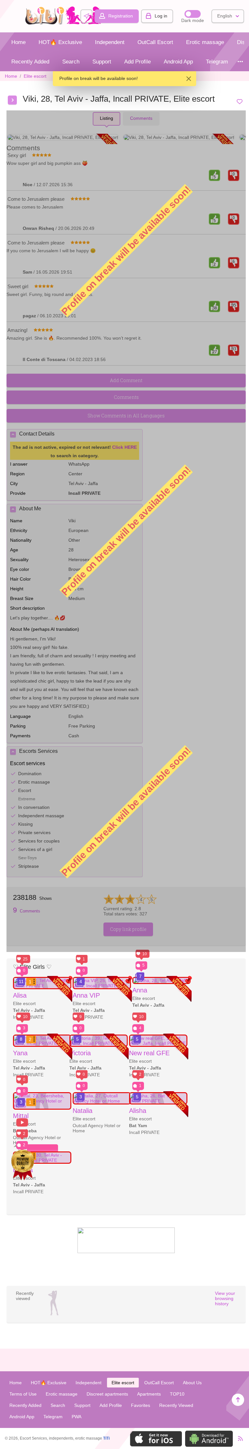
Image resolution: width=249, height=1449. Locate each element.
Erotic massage (205, 42)
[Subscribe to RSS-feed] (238, 1438)
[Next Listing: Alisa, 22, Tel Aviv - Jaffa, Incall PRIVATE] (12, 100)
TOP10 (177, 1394)
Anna (139, 990)
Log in (161, 15)
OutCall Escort (155, 42)
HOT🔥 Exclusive (60, 42)
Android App (178, 62)
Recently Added (30, 62)
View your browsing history (225, 1298)
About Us (192, 1382)
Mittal (21, 1115)
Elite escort (35, 76)
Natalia (82, 1110)
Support (101, 62)
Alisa (20, 995)
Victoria (80, 1053)
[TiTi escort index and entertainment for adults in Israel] (65, 23)
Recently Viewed (176, 1405)
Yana (20, 1053)
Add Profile (137, 62)
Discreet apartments (107, 1394)
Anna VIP (86, 995)
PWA (76, 1416)
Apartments (149, 1394)
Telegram (217, 62)
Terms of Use (23, 1394)
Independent (109, 42)
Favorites (140, 1405)
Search (70, 62)
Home (18, 42)
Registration (120, 15)
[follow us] (126, 1251)
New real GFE (149, 1053)
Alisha (137, 1110)
